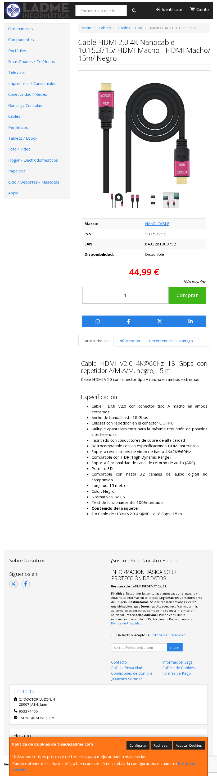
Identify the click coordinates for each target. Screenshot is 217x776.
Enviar (175, 647)
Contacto (119, 662)
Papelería (16, 171)
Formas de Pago (176, 673)
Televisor (16, 72)
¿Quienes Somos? (126, 678)
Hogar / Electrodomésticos (33, 160)
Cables (14, 116)
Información (129, 340)
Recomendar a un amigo (171, 340)
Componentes (21, 39)
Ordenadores (20, 28)
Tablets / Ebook (22, 138)
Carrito (202, 9)
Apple (13, 192)
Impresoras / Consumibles (32, 83)
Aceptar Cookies (189, 745)
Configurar (138, 745)
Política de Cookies (178, 667)
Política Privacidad (126, 667)
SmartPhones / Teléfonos (31, 61)
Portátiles (17, 50)
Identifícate (171, 9)
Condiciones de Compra (131, 673)
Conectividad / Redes (27, 94)
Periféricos (18, 127)
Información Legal (177, 662)
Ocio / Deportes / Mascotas (33, 182)
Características (96, 340)
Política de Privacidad (126, 623)
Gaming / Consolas (25, 105)
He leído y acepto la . (151, 635)
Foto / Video (19, 149)
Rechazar (161, 745)
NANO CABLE (157, 223)
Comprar (187, 295)
